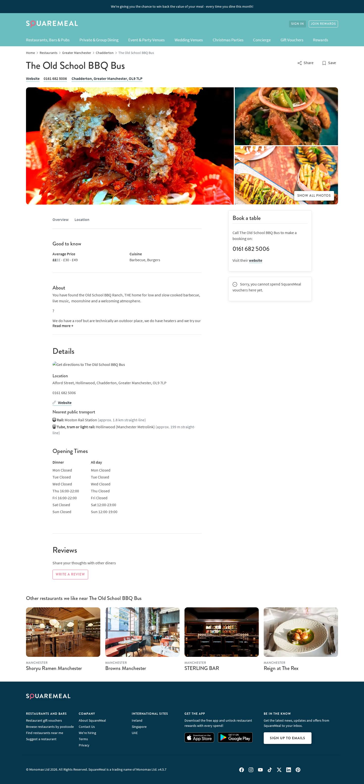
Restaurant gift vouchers (44, 720)
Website (33, 78)
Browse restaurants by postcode (50, 726)
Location (82, 219)
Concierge (262, 40)
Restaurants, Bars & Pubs (48, 40)
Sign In (297, 24)
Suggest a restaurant (41, 739)
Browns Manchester (125, 668)
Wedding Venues (189, 40)
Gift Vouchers (292, 40)
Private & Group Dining (99, 40)
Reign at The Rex (281, 668)
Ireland (137, 720)
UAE (135, 733)
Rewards (320, 40)
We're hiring (87, 733)
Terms (83, 739)
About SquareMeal (92, 720)
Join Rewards (323, 24)
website (255, 260)
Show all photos (314, 195)
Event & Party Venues (146, 40)
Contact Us (87, 726)
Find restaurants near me (44, 733)
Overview (60, 219)
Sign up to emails (287, 738)
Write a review (70, 574)
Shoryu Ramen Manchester (54, 668)
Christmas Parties (228, 40)
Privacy (84, 745)
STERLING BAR (201, 668)
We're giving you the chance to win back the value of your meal (182, 6)
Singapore (139, 726)
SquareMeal (52, 24)
